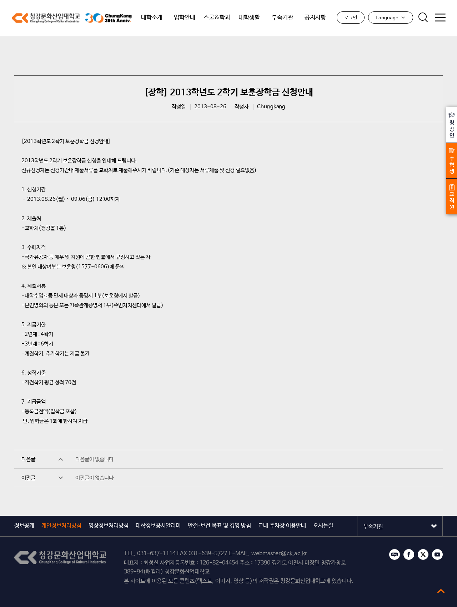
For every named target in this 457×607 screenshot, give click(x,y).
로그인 (350, 18)
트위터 (423, 554)
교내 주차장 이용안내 (282, 525)
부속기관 (282, 17)
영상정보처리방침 (109, 525)
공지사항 (315, 17)
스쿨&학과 (217, 17)
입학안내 (184, 17)
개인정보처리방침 (61, 525)
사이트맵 (440, 17)
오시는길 (323, 525)
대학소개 (151, 17)
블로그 (394, 554)
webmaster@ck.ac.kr (279, 553)
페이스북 (408, 554)
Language (387, 17)
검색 (423, 17)
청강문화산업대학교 (45, 18)
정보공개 (24, 525)
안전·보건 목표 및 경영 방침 (219, 525)
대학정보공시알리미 (158, 525)
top (441, 591)
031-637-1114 (156, 553)
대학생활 (249, 17)
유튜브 (437, 554)
